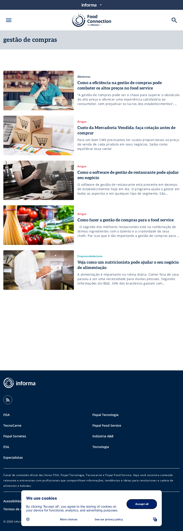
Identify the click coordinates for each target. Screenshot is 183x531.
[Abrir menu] (8, 20)
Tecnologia (100, 447)
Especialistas (13, 457)
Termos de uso (14, 509)
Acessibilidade (14, 501)
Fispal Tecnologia (105, 415)
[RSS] (7, 399)
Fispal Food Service (106, 425)
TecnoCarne (12, 425)
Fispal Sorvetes (14, 436)
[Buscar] (174, 20)
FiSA (6, 415)
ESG (6, 447)
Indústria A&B (102, 436)
